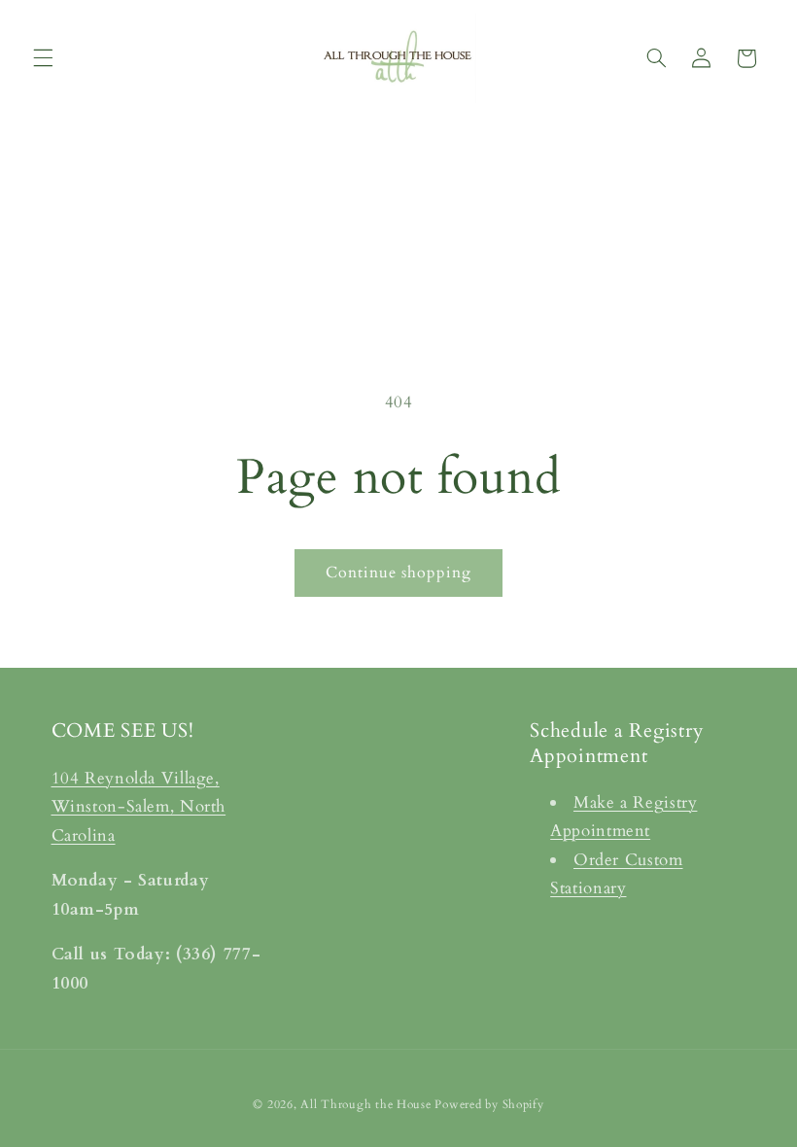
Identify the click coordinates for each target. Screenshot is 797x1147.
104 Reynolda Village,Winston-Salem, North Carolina (139, 807)
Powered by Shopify (488, 1104)
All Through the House (365, 1104)
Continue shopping (399, 572)
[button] (42, 58)
